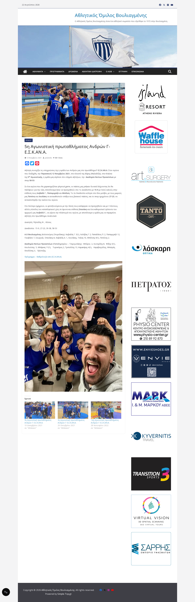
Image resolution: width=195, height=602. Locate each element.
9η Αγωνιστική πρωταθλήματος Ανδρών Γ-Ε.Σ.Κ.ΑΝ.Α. (38, 421)
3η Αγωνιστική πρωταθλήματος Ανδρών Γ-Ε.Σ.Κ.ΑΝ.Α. (71, 421)
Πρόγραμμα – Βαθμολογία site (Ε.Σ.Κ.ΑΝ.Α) (43, 256)
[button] (44, 71)
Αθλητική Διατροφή (92, 71)
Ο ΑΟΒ (109, 71)
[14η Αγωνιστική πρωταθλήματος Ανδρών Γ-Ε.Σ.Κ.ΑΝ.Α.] (106, 410)
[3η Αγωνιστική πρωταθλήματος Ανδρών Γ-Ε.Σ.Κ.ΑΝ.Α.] (73, 410)
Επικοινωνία (138, 71)
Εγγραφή (123, 71)
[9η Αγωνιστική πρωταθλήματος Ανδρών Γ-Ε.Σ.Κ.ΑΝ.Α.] (40, 410)
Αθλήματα (37, 71)
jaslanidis (48, 158)
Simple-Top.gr (64, 593)
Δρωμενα (73, 71)
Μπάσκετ (29, 140)
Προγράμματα (57, 71)
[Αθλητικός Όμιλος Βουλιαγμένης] (97, 27)
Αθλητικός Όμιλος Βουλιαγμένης (111, 15)
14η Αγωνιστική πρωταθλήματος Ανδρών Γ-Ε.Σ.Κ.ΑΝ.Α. (105, 421)
